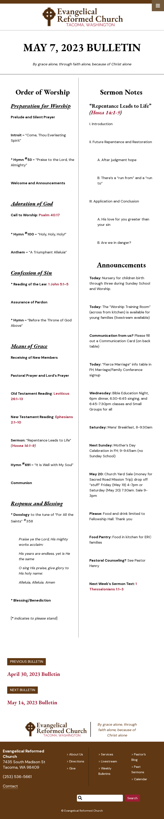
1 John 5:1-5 (58, 284)
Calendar (140, 779)
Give (72, 768)
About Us (76, 754)
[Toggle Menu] (158, 5)
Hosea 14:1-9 (23, 445)
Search (132, 798)
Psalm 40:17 (49, 215)
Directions (76, 761)
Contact (10, 786)
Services (107, 754)
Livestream (109, 761)
